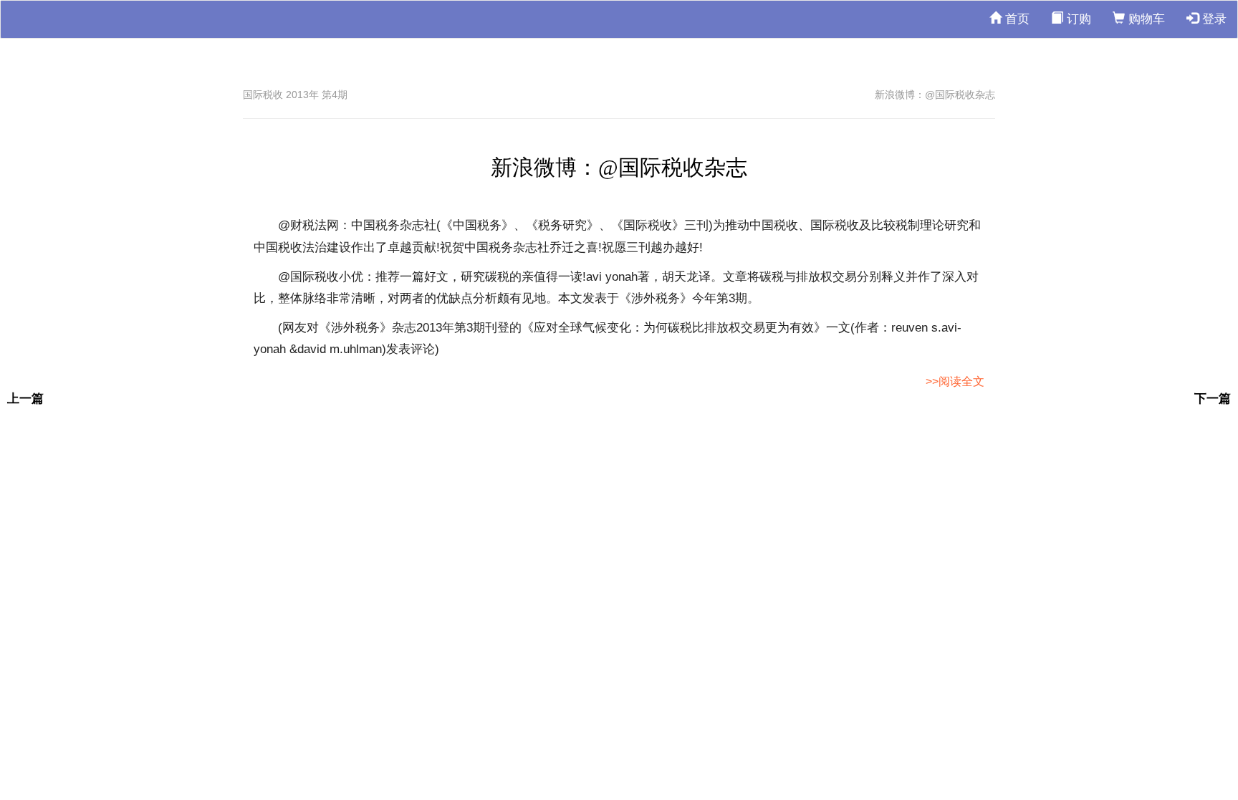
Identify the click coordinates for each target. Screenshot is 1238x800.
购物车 (1145, 19)
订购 (1077, 19)
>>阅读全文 (955, 381)
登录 (1213, 19)
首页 (1016, 19)
